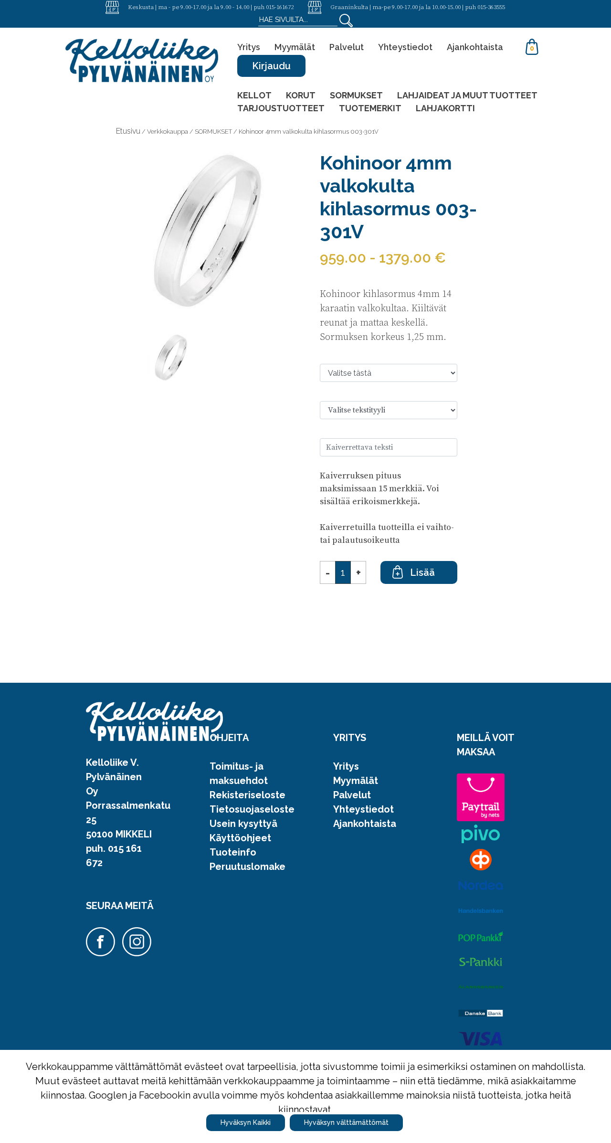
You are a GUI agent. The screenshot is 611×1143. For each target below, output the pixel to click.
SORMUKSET (356, 95)
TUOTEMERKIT (370, 108)
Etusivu (128, 131)
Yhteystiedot (405, 47)
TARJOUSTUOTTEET (281, 108)
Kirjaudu (271, 66)
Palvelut (346, 47)
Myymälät (294, 47)
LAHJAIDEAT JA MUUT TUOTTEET (467, 95)
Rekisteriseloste (247, 795)
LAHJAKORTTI (445, 108)
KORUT (301, 95)
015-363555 (491, 7)
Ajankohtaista (475, 47)
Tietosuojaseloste (252, 809)
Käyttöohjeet (240, 838)
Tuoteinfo (233, 852)
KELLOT (254, 95)
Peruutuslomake (247, 866)
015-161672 (280, 7)
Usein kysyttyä (243, 823)
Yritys (248, 47)
